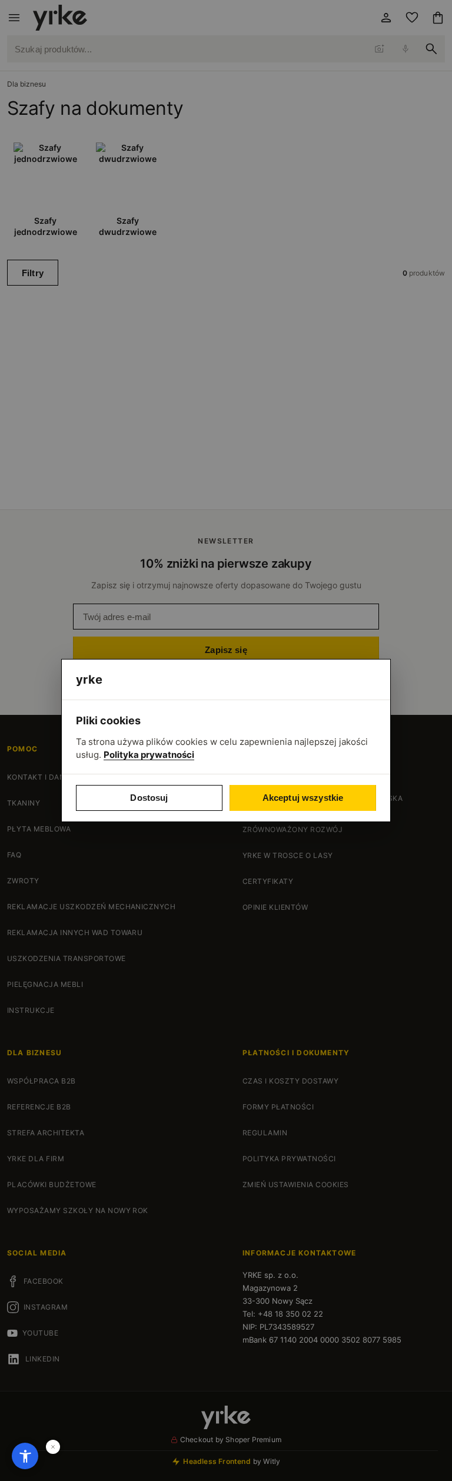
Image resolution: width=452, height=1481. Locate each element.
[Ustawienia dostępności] (25, 1456)
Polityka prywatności (149, 754)
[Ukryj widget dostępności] (53, 1447)
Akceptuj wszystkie (303, 798)
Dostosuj (149, 798)
